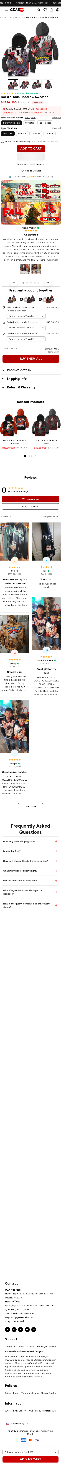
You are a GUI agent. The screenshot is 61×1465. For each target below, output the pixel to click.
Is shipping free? (12, 851)
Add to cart (30, 1459)
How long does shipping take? (19, 841)
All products (16, 17)
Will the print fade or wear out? (20, 880)
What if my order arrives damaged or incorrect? (22, 892)
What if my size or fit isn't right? (20, 871)
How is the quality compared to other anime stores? (27, 905)
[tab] (23, 283)
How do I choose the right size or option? (25, 861)
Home (3, 17)
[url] (20, 1317)
